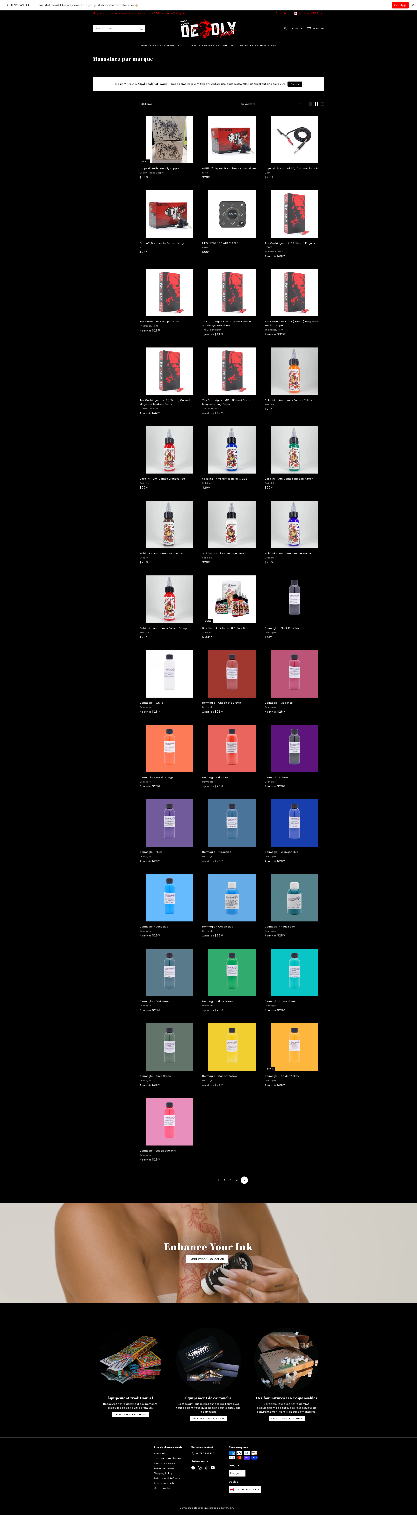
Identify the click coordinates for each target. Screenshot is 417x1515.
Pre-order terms (164, 1468)
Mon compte (162, 1488)
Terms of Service (164, 1463)
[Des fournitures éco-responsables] (286, 1360)
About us (159, 1453)
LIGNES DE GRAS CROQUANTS (130, 1414)
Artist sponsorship (165, 1483)
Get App (400, 5)
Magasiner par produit (210, 45)
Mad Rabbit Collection (207, 1259)
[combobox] (119, 28)
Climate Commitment (168, 1458)
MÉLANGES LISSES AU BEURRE (209, 1418)
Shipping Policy (163, 1473)
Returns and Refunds (167, 1478)
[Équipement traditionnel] (130, 1360)
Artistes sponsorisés (257, 45)
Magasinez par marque (161, 45)
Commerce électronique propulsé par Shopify (207, 1507)
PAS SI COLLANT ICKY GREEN (286, 1418)
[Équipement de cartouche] (208, 1360)
